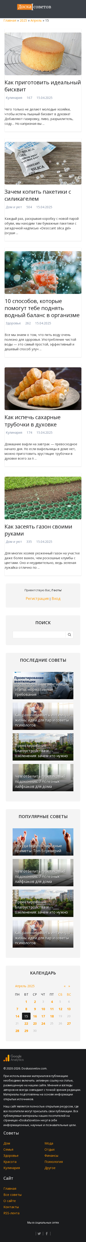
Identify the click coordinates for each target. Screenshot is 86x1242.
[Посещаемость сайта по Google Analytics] (13, 1060)
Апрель (36, 20)
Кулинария (14, 97)
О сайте (9, 1201)
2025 (23, 20)
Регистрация (37, 598)
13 (69, 1009)
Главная (9, 20)
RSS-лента (11, 1213)
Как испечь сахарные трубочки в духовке (33, 420)
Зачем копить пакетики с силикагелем (38, 195)
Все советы (12, 1194)
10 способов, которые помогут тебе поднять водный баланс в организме (42, 308)
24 (43, 1023)
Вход (56, 598)
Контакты (11, 1207)
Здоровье (13, 323)
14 (17, 1016)
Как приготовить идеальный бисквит (43, 85)
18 (52, 1016)
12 (60, 1009)
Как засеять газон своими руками (38, 530)
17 (43, 1016)
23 (35, 1023)
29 (26, 1031)
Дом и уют (14, 207)
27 (69, 1023)
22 (26, 1023)
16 (35, 1016)
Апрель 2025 (25, 986)
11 (52, 1009)
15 (26, 1016)
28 (17, 1031)
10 (43, 1009)
